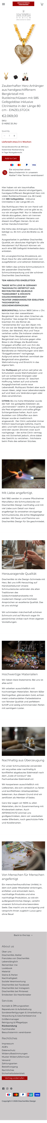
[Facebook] (3, 1088)
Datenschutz (8, 1050)
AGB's (5, 1047)
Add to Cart (11, 158)
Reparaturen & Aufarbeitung (16, 1009)
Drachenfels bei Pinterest (15, 991)
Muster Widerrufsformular (15, 1057)
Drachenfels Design (27, 1101)
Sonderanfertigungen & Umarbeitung (21, 1012)
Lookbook (7, 968)
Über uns (6, 951)
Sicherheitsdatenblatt (13, 1073)
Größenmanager (10, 1019)
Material (6, 971)
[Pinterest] (11, 1088)
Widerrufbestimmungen (15, 1053)
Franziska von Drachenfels (15, 958)
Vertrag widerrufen (14, 1078)
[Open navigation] (3, 4)
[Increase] (14, 135)
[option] (6, 76)
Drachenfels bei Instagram (15, 988)
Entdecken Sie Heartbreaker (16, 995)
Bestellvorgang (10, 1067)
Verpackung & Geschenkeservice (19, 1016)
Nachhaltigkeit (9, 978)
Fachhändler (8, 1029)
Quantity (6, 131)
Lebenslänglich (10, 961)
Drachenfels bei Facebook (15, 985)
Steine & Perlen (10, 975)
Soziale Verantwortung (14, 981)
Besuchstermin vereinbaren (23, 3)
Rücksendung (9, 1026)
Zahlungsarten (9, 1063)
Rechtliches (8, 1070)
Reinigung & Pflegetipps (15, 1022)
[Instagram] (7, 1088)
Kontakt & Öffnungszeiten (15, 1006)
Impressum (8, 1043)
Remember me (9, 965)
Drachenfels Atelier (12, 955)
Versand (6, 1060)
